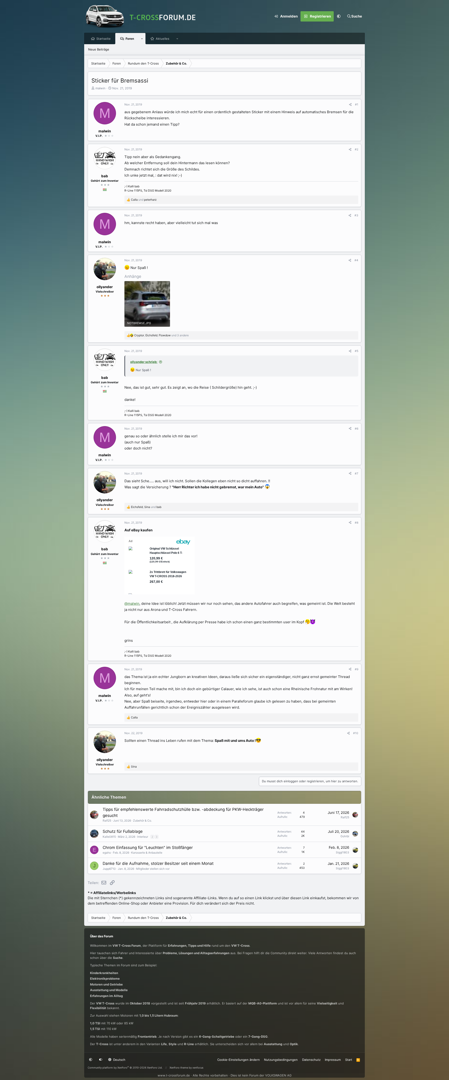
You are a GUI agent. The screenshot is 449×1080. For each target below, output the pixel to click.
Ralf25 (107, 820)
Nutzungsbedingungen (281, 1060)
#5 (356, 351)
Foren (130, 38)
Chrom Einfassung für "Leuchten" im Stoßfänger (148, 847)
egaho (107, 852)
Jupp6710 (109, 868)
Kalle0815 (109, 836)
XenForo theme (179, 1067)
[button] (339, 16)
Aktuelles (162, 38)
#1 (356, 104)
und (144, 199)
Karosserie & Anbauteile (146, 852)
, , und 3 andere (161, 335)
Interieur (142, 836)
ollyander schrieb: (143, 362)
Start (348, 1060)
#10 (355, 733)
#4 (356, 260)
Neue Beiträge (98, 49)
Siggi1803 (342, 852)
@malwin (131, 603)
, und (146, 507)
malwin (100, 88)
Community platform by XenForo (125, 1067)
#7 (356, 473)
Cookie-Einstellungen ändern (238, 1060)
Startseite (103, 38)
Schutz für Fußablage (123, 831)
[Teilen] (350, 104)
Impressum (333, 1060)
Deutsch (118, 1060)
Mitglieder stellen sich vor (153, 868)
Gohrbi (344, 836)
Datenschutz (311, 1060)
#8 (356, 522)
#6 (356, 428)
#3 (356, 215)
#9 (356, 669)
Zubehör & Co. (142, 820)
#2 (356, 149)
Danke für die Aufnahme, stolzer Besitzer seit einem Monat (158, 863)
